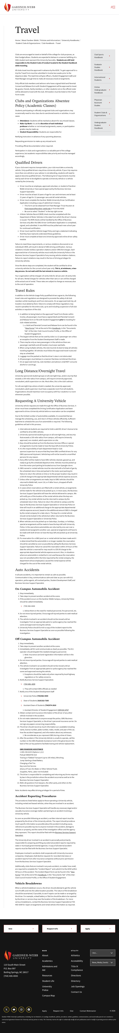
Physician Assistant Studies (98, 103)
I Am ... (94, 953)
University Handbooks (70, 40)
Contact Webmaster (88, 1011)
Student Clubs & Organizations (28, 43)
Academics (47, 960)
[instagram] (21, 1009)
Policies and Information (50, 40)
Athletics (75, 955)
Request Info (52, 929)
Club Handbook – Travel (51, 43)
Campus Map (48, 995)
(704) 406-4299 (29, 684)
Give (10, 929)
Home (17, 40)
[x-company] (6, 1009)
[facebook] (29, 1009)
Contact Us (76, 991)
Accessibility (77, 960)
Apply (87, 929)
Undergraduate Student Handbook (100, 125)
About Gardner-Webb (30, 40)
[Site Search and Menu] (113, 7)
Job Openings (77, 986)
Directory (75, 980)
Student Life (48, 980)
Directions (76, 975)
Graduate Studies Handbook (98, 67)
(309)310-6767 (63, 710)
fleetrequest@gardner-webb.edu (38, 208)
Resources (47, 975)
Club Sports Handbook (99, 55)
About (45, 955)
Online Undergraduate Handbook (100, 90)
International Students (99, 78)
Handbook (56, 328)
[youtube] (14, 1009)
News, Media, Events (100, 962)
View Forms (29, 328)
